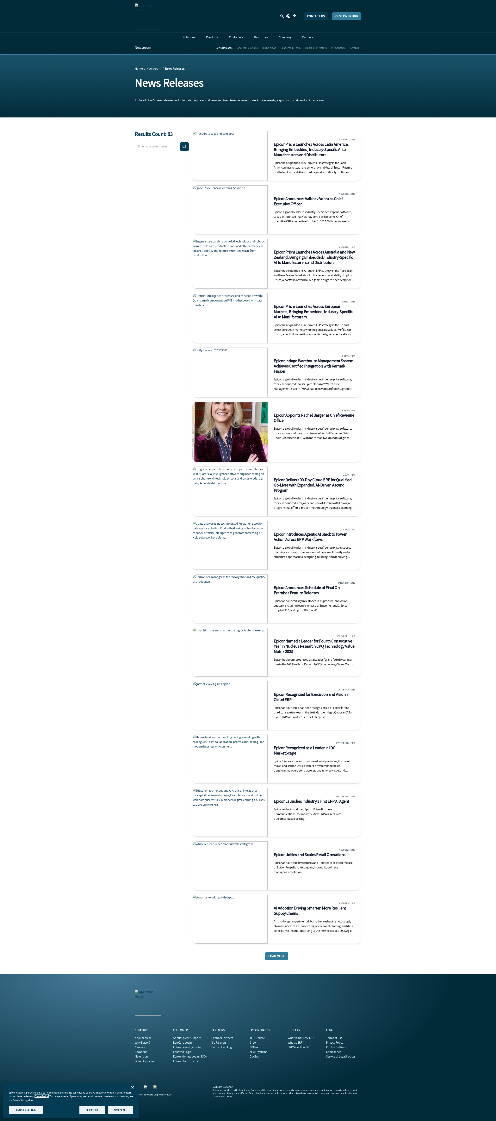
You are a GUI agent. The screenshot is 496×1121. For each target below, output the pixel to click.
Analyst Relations (247, 48)
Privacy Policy (334, 1043)
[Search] (184, 146)
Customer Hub (346, 16)
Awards (354, 48)
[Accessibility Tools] (294, 16)
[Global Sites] (288, 16)
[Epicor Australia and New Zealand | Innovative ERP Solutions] (148, 16)
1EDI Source (257, 1038)
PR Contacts (338, 48)
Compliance (333, 1052)
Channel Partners (222, 1038)
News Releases (223, 48)
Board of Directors (316, 48)
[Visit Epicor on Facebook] (146, 1087)
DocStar (255, 1056)
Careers (140, 1047)
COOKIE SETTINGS (26, 1109)
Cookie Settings (336, 1047)
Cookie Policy (41, 1096)
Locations (141, 1052)
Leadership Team (291, 48)
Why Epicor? (142, 1043)
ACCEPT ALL (120, 1110)
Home (139, 69)
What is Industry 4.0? (300, 1038)
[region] (71, 1100)
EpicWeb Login (182, 1052)
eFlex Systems (258, 1052)
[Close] (132, 1087)
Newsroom (143, 48)
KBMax (254, 1047)
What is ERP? (296, 1043)
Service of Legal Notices (341, 1056)
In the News (269, 48)
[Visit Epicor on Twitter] (155, 1087)
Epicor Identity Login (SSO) (190, 1056)
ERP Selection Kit (298, 1047)
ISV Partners (218, 1043)
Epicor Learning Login (187, 1047)
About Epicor (143, 1038)
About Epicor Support (186, 1038)
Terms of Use (334, 1038)
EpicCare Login (182, 1043)
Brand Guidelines (146, 1061)
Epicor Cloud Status (185, 1061)
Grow (253, 1043)
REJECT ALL (92, 1110)
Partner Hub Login (222, 1047)
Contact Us (316, 16)
